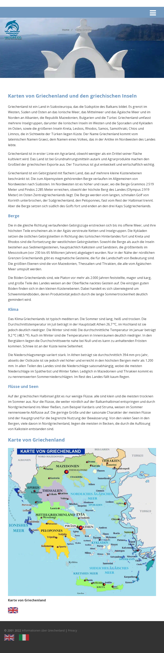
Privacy (72, 630)
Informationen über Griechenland (43, 630)
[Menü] (153, 13)
